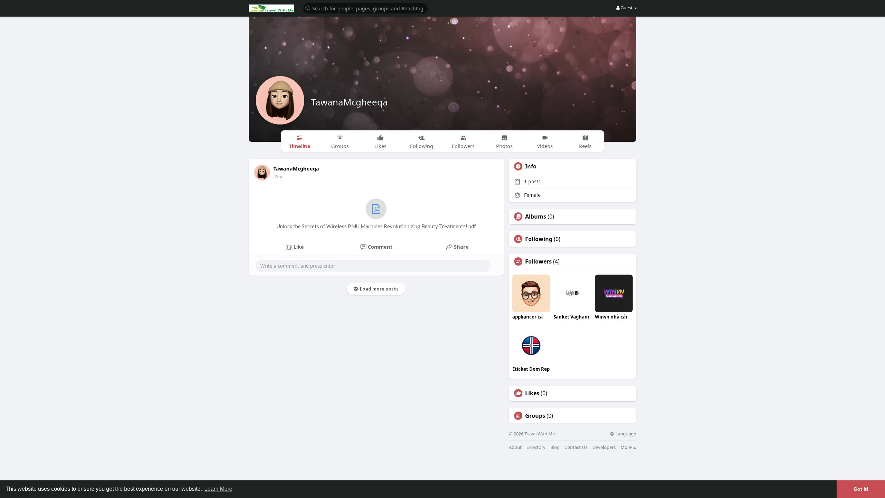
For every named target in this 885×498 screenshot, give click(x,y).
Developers (604, 447)
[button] (365, 7)
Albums (535, 216)
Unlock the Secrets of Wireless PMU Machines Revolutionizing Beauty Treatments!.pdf (376, 226)
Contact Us (576, 447)
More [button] (627, 447)
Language (625, 434)
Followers (538, 261)
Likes (532, 393)
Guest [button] (627, 7)
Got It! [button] (861, 489)
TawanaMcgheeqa (349, 102)
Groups (535, 415)
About (515, 447)
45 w (277, 176)
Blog (555, 447)
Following (538, 239)
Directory (536, 447)
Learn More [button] (218, 489)
